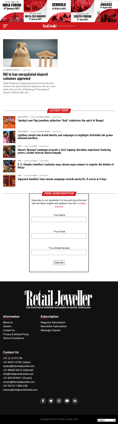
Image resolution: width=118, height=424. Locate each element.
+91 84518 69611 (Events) (17, 378)
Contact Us (9, 330)
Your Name (59, 215)
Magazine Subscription (53, 322)
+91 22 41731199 (12, 358)
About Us (8, 322)
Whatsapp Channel (50, 330)
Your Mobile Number (59, 248)
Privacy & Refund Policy (16, 334)
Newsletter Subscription (54, 326)
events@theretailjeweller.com (19, 382)
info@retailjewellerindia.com (18, 374)
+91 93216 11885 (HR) (15, 385)
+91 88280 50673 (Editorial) (18, 370)
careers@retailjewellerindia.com (20, 389)
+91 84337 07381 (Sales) (17, 362)
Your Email (59, 231)
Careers (7, 326)
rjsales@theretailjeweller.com (19, 366)
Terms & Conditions (13, 338)
